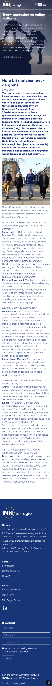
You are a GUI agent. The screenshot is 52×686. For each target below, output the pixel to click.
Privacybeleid (19, 683)
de (36, 5)
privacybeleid (12, 651)
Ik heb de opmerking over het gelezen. (21, 650)
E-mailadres (8, 565)
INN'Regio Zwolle (11, 600)
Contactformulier (10, 570)
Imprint (6, 683)
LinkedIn (6, 576)
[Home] (13, 4)
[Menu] (44, 4)
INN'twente (8, 594)
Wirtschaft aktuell (11, 589)
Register (8, 658)
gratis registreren (12, 56)
